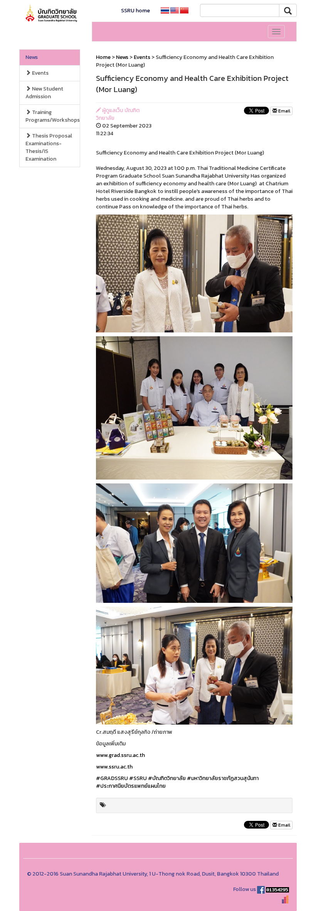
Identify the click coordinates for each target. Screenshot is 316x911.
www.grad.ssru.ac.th (120, 755)
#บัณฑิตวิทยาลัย (167, 778)
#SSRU (138, 778)
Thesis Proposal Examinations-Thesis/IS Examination (48, 147)
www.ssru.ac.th (114, 767)
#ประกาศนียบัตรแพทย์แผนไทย (131, 786)
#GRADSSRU (112, 778)
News (31, 57)
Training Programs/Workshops (52, 116)
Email (283, 110)
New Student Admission (44, 93)
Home (103, 57)
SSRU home (135, 11)
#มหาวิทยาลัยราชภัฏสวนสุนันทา (223, 778)
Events (40, 73)
